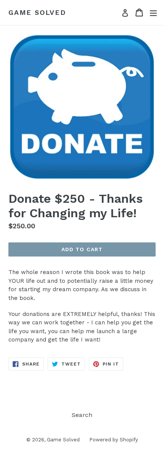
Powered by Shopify (113, 440)
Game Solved (37, 12)
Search (82, 414)
